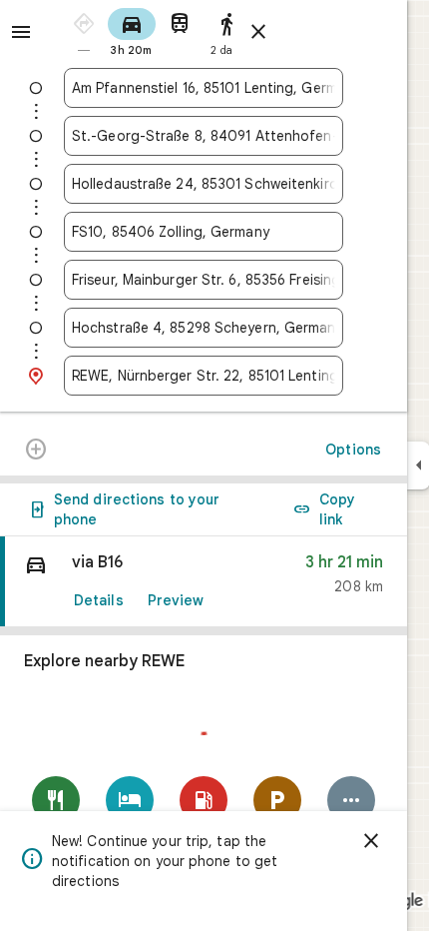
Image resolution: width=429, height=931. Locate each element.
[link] (203, 581)
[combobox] (203, 88)
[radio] (84, 30)
